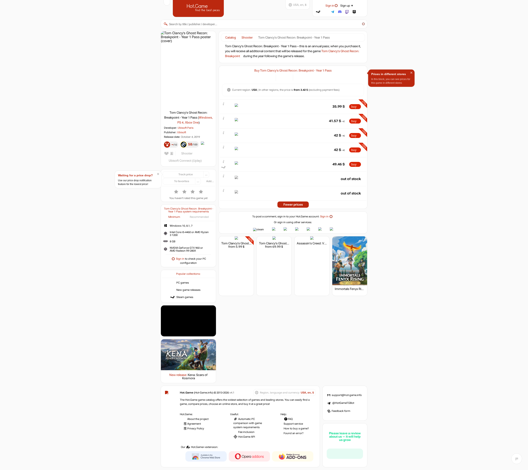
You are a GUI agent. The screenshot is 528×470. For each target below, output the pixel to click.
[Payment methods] (270, 77)
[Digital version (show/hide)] (281, 77)
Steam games (185, 297)
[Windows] (298, 77)
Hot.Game (199, 8)
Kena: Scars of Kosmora (195, 376)
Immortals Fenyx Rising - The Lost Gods (362, 289)
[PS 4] (304, 77)
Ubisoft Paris (185, 127)
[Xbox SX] (314, 77)
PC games (183, 282)
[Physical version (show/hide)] (287, 77)
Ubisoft (181, 132)
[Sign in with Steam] (318, 12)
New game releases (188, 290)
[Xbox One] (309, 77)
